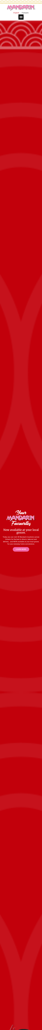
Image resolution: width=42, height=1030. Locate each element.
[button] (21, 17)
